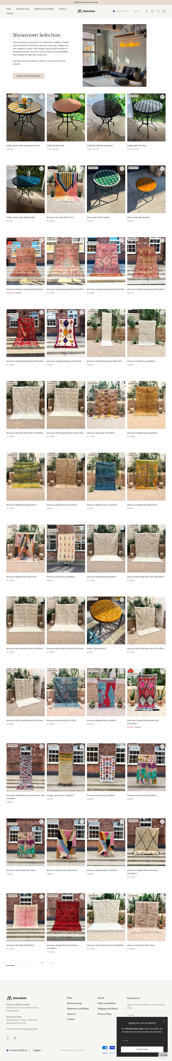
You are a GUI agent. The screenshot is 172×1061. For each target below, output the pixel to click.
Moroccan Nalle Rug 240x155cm (101, 433)
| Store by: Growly (79, 1050)
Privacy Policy (105, 1014)
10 (43, 963)
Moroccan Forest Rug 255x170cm (61, 720)
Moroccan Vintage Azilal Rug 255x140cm (64, 361)
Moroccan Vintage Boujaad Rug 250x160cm (146, 289)
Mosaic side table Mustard (138, 217)
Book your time (31, 1029)
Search (101, 997)
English (136, 11)
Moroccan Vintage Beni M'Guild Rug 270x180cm (62, 946)
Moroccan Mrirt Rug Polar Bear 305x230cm (24, 648)
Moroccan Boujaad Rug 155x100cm (102, 870)
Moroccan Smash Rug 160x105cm (142, 795)
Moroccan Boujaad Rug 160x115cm (62, 870)
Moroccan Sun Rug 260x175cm (60, 217)
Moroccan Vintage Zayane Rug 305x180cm (24, 289)
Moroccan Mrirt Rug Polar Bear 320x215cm (65, 648)
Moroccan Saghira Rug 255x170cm (21, 577)
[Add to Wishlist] (41, 97)
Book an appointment (29, 76)
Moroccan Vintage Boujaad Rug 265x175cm (105, 289)
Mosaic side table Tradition (98, 217)
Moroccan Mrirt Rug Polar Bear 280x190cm (145, 577)
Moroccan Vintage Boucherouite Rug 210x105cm (143, 722)
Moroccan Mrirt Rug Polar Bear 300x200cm (105, 945)
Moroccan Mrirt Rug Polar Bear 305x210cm (65, 433)
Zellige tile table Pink (55, 145)
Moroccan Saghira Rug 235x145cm (62, 505)
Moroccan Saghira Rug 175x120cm (102, 505)
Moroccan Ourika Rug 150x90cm (101, 795)
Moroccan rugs (22, 9)
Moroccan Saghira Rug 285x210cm (21, 505)
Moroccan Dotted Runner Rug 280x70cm (104, 361)
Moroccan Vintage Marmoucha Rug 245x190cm (142, 871)
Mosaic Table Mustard (96, 648)
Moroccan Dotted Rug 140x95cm (141, 361)
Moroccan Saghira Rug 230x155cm (142, 505)
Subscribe (142, 1049)
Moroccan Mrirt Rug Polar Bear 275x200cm (24, 433)
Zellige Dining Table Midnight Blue (20, 217)
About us (63, 9)
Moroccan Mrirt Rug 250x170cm (141, 945)
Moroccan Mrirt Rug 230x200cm (20, 945)
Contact (9, 13)
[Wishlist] (158, 11)
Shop (8, 9)
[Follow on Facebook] (7, 1038)
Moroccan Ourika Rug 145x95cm (61, 577)
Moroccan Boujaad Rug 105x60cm (101, 720)
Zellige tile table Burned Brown (100, 145)
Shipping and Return (108, 1008)
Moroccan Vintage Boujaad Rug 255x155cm (25, 361)
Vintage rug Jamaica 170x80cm (60, 795)
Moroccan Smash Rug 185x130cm (21, 870)
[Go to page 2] (51, 963)
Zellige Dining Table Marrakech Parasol (23, 145)
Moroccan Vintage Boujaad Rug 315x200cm (65, 289)
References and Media (44, 9)
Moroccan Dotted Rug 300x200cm (101, 577)
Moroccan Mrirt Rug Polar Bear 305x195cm (24, 720)
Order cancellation (107, 1003)
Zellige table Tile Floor (136, 145)
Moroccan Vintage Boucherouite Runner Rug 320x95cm (25, 797)
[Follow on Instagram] (14, 1038)
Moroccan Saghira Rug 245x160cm (142, 433)
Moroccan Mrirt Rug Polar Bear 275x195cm (145, 648)
